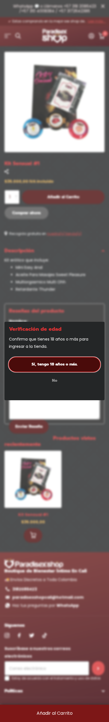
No (54, 380)
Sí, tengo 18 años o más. (55, 364)
